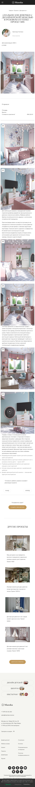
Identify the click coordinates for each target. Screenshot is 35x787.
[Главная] (17, 2)
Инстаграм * (12, 694)
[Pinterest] (17, 771)
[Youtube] (21, 767)
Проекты (16, 10)
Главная (11, 10)
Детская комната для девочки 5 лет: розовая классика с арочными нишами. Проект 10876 (17, 649)
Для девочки (23, 10)
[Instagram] (13, 771)
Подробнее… (27, 784)
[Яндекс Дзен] (21, 771)
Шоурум (15, 688)
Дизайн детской (14, 682)
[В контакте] (9, 767)
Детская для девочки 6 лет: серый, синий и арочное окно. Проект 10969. (17, 619)
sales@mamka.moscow (7, 715)
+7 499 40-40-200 (6, 711)
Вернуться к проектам (17, 661)
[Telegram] (13, 767)
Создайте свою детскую (17, 507)
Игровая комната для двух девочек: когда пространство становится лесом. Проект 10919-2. (17, 589)
